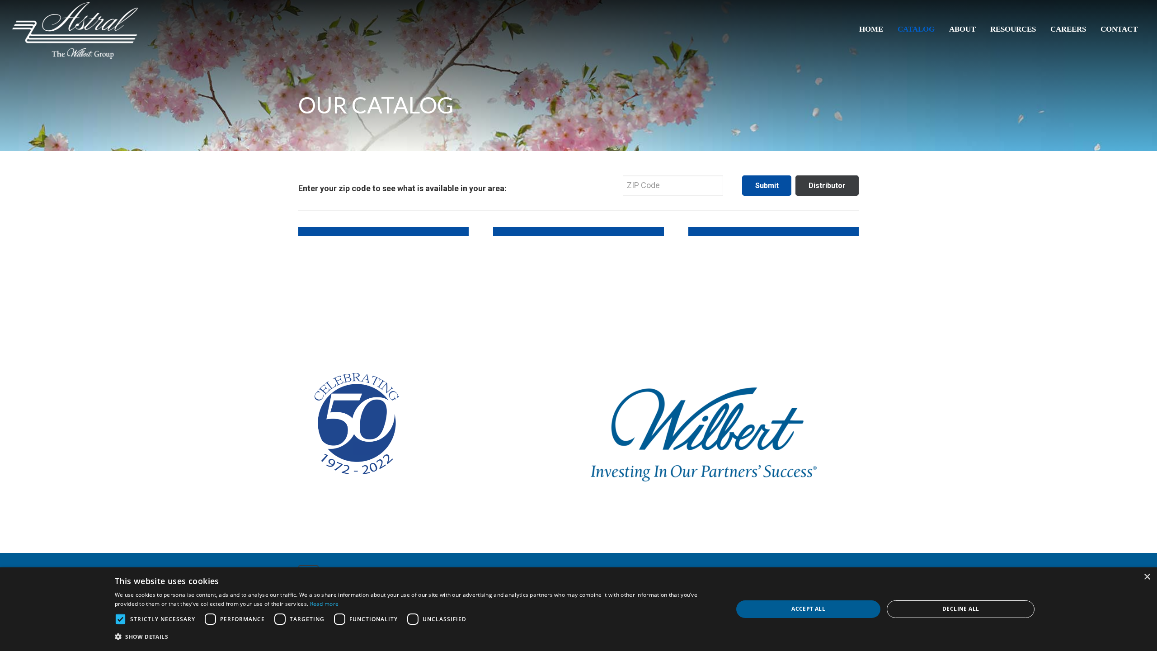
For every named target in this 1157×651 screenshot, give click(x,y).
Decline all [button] (960, 609)
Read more (324, 604)
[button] (415, 637)
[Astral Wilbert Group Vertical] (75, 30)
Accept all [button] (808, 609)
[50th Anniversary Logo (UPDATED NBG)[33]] (354, 415)
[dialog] (578, 609)
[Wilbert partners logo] (704, 434)
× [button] (1146, 577)
